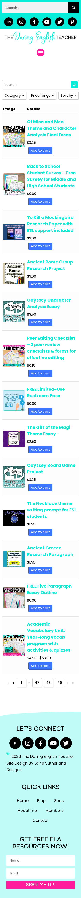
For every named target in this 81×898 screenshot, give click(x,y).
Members (54, 810)
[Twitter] (59, 21)
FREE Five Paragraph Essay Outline (49, 589)
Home (23, 800)
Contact (41, 820)
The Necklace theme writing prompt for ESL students (51, 509)
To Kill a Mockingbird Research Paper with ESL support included (50, 223)
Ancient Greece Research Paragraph (50, 551)
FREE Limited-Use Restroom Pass (46, 392)
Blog (41, 800)
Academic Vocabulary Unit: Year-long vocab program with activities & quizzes (48, 637)
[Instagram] (21, 21)
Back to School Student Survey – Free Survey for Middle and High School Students (51, 176)
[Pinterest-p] (72, 21)
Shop (59, 800)
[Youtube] (46, 21)
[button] (40, 52)
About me (27, 810)
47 (37, 682)
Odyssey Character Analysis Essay (49, 303)
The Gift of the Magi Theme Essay (48, 430)
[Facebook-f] (34, 21)
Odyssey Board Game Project (51, 468)
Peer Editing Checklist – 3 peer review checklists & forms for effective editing (51, 348)
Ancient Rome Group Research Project (50, 265)
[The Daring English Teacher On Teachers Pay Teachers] (8, 21)
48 (48, 682)
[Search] (73, 7)
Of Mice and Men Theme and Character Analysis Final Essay (51, 128)
